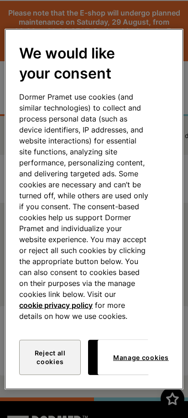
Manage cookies (141, 357)
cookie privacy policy (56, 305)
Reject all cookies (50, 357)
